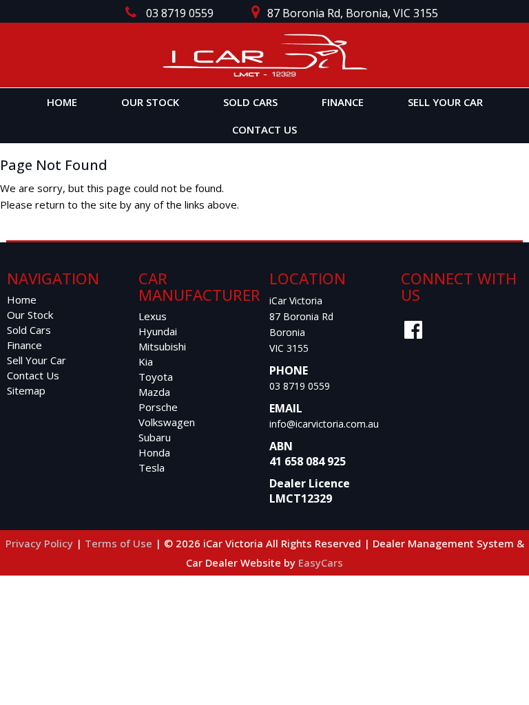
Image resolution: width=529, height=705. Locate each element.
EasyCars (320, 562)
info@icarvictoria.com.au (324, 423)
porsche (158, 407)
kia (145, 361)
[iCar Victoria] (264, 55)
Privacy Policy (41, 543)
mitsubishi (162, 346)
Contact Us (264, 129)
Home (62, 102)
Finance (343, 102)
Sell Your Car (445, 102)
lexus (152, 316)
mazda (154, 392)
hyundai (157, 331)
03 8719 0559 (299, 385)
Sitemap (26, 390)
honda (154, 452)
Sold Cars (250, 102)
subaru (154, 437)
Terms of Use (120, 543)
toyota (155, 376)
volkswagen (166, 422)
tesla (151, 467)
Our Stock (150, 102)
